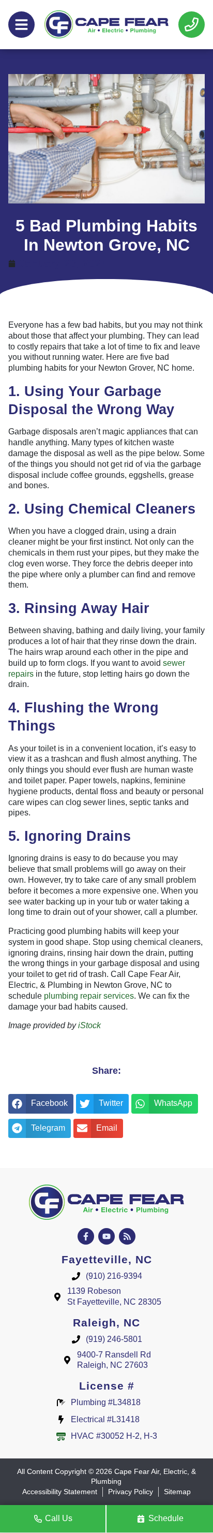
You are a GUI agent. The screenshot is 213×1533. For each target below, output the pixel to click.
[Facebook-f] (86, 1236)
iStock (89, 1025)
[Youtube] (106, 1236)
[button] (40, 1104)
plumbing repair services (89, 995)
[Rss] (127, 1236)
